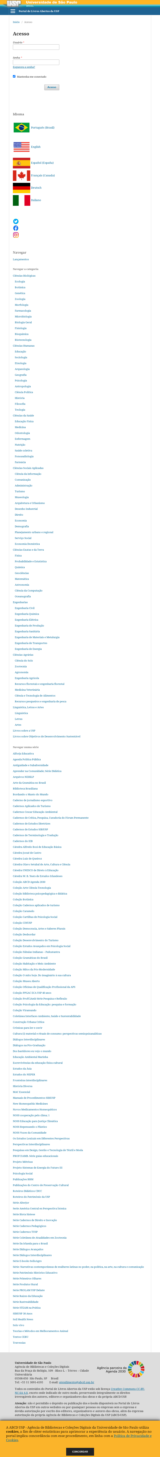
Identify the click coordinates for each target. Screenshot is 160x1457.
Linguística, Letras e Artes (28, 707)
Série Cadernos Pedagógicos (29, 1226)
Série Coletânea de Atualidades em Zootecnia (40, 1237)
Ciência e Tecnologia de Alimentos (35, 695)
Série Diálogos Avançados (28, 1249)
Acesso (51, 87)
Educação (20, 351)
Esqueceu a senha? (24, 67)
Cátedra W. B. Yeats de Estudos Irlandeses (37, 876)
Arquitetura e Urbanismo (30, 503)
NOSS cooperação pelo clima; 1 (31, 1115)
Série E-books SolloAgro (27, 1261)
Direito (19, 514)
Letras (18, 719)
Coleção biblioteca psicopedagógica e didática (40, 893)
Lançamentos (21, 259)
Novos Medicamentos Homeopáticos (35, 1109)
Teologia (20, 409)
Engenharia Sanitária (27, 631)
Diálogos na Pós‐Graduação (29, 1045)
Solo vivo (18, 1325)
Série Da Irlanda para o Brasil (30, 1243)
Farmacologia (23, 310)
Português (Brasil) (42, 127)
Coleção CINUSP (22, 922)
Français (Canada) (42, 175)
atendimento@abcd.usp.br (76, 1382)
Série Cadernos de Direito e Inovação (35, 1220)
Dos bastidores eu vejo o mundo (32, 1051)
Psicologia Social (23, 1173)
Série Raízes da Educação (28, 1296)
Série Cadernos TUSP (25, 1232)
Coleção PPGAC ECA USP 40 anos (32, 992)
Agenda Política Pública (27, 759)
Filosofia (20, 404)
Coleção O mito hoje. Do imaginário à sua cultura (42, 975)
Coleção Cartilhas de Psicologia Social (35, 917)
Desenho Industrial (26, 509)
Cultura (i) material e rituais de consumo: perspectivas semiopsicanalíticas (57, 1033)
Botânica (20, 287)
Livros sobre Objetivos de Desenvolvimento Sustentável (46, 736)
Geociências (22, 573)
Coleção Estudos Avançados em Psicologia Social (41, 946)
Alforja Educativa (23, 753)
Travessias (19, 1342)
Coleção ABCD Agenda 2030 (29, 882)
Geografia (21, 375)
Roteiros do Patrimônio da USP (31, 1197)
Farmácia (20, 462)
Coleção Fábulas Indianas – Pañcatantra (36, 952)
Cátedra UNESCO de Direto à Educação (36, 870)
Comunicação (23, 479)
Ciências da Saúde (23, 415)
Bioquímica (21, 334)
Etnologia (20, 363)
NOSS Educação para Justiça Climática (35, 1121)
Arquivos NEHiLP (23, 777)
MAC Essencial (21, 1092)
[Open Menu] (13, 11)
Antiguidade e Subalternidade (30, 765)
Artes (18, 724)
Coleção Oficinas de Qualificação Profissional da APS (44, 987)
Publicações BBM (23, 1179)
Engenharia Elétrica (26, 619)
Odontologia (22, 433)
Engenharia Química (27, 614)
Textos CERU (20, 1337)
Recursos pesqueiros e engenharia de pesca (40, 701)
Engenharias (20, 602)
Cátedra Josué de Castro (27, 852)
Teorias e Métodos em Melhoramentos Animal (40, 1331)
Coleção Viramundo (24, 1010)
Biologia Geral (23, 322)
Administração (23, 485)
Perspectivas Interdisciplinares (31, 1144)
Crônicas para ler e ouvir (27, 1027)
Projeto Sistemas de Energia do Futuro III (37, 1167)
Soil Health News (23, 1319)
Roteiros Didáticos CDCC (27, 1191)
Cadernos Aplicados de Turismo (32, 806)
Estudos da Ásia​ (22, 1068)
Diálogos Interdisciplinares (29, 1039)
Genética (20, 293)
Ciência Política (24, 392)
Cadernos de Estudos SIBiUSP (30, 829)
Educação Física (24, 421)
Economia (21, 520)
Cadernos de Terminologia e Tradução (35, 835)
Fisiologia (21, 328)
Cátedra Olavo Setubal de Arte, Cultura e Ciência (41, 864)
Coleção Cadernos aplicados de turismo (36, 905)
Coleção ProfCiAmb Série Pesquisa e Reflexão (40, 998)
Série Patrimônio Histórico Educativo (35, 1272)
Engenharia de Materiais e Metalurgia (37, 637)
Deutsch (36, 187)
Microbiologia (23, 316)
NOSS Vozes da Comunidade (29, 1132)
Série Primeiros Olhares (27, 1278)
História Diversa (22, 1086)
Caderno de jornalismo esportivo (32, 800)
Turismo (20, 491)
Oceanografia (23, 596)
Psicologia (21, 380)
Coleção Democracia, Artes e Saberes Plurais (39, 928)
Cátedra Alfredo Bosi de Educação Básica (37, 847)
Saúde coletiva (23, 450)
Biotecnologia (23, 340)
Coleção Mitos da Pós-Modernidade (34, 969)
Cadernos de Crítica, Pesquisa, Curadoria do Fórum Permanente (51, 817)
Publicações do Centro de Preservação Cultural (41, 1185)
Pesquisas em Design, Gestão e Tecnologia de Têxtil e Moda (48, 1150)
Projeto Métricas (23, 1161)
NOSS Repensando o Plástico (30, 1126)
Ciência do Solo (24, 660)
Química (20, 567)
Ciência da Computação (29, 590)
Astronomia (22, 584)
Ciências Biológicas (24, 275)
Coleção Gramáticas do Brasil (30, 957)
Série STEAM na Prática (27, 1307)
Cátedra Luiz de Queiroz (27, 858)
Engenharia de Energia (28, 649)
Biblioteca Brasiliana (25, 788)
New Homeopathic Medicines (30, 1103)
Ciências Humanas (24, 345)
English (35, 147)
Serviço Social (23, 538)
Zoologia (20, 299)
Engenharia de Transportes (31, 643)
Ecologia (20, 281)
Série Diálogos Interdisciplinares (32, 1255)
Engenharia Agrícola (27, 678)
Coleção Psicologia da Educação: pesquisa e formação (44, 1004)
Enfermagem (22, 439)
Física (18, 555)
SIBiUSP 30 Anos (22, 1313)
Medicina (20, 427)
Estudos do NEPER (24, 1074)
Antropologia (23, 386)
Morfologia (21, 305)
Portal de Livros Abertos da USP (39, 11)
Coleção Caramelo (23, 911)
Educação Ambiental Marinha (30, 1057)
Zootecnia (21, 666)
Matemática (22, 579)
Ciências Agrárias (23, 654)
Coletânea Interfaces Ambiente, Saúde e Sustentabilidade (47, 1016)
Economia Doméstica (27, 544)
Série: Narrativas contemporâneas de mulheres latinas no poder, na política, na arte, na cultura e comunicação (78, 1267)
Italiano (35, 200)
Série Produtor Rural (25, 1284)
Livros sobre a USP (24, 730)
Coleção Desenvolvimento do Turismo (36, 940)
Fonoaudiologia (24, 456)
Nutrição (20, 444)
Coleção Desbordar (24, 934)
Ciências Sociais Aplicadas (28, 468)
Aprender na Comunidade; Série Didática (37, 771)
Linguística (21, 713)
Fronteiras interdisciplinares (30, 1080)
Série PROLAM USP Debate (29, 1290)
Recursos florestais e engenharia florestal (39, 684)
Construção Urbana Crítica (28, 1022)
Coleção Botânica (23, 899)
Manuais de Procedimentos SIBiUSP (34, 1098)
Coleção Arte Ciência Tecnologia (32, 887)
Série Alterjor (21, 1202)
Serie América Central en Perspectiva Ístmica (39, 1208)
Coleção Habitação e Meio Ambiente (34, 963)
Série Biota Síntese (24, 1214)
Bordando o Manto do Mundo (30, 794)
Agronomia (21, 672)
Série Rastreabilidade (25, 1302)
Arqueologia (22, 369)
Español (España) (42, 163)
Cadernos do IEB (23, 841)
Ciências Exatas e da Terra (28, 549)
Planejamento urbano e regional (34, 532)
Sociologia (21, 357)
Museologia (22, 497)
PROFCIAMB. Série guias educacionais (35, 1156)
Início (16, 22)
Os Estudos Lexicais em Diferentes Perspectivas (41, 1138)
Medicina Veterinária (27, 689)
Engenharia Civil (25, 608)
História (20, 398)
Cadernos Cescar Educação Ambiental (35, 812)
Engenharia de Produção (29, 625)
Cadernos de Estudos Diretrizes (31, 823)
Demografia (22, 526)
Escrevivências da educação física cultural (38, 1062)
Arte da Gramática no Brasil (29, 782)
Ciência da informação (28, 474)
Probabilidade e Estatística (31, 561)
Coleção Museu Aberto (26, 981)
